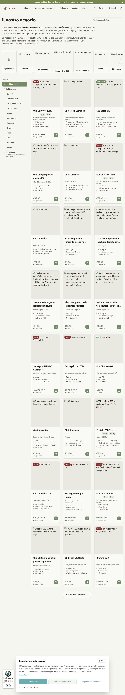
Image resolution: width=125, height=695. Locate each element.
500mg (105, 433)
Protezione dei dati (25, 687)
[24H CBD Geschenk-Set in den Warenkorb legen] (87, 391)
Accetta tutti (33, 682)
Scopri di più (23, 675)
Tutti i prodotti (12, 84)
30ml (48, 114)
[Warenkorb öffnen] (121, 8)
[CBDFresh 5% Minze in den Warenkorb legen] (87, 582)
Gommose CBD (12, 99)
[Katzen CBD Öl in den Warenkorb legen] (119, 391)
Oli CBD (10, 94)
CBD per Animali (13, 109)
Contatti (75, 8)
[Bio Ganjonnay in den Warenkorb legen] (56, 454)
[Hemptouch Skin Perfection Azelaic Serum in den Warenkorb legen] (87, 327)
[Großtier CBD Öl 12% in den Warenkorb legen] (56, 582)
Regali (9, 147)
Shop (26, 8)
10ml (42, 114)
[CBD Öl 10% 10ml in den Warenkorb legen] (56, 135)
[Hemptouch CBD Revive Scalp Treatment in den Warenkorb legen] (119, 263)
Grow (9, 138)
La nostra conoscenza (43, 8)
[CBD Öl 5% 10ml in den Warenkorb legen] (119, 518)
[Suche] (94, 8)
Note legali (37, 687)
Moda (9, 133)
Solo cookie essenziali (62, 682)
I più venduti (11, 89)
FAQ (83, 8)
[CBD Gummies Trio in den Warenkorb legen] (56, 518)
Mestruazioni (12, 118)
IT (102, 8)
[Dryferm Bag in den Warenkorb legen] (119, 582)
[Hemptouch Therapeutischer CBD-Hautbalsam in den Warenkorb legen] (119, 327)
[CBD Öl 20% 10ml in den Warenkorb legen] (119, 199)
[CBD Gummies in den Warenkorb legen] (87, 199)
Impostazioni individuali (91, 682)
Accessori (10, 143)
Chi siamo (62, 8)
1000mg (112, 433)
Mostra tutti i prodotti (75, 595)
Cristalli (10, 128)
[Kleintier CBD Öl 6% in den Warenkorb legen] (56, 199)
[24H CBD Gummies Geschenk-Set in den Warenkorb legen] (56, 391)
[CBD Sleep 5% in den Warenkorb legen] (119, 135)
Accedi (113, 8)
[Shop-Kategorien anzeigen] (30, 8)
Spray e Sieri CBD (14, 104)
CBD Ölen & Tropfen (63, 38)
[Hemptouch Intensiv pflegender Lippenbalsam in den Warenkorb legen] (87, 263)
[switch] (8, 685)
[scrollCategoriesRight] (121, 61)
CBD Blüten (40, 41)
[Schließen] (122, 2)
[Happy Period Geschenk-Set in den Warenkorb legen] (87, 518)
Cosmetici (11, 123)
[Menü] (12, 670)
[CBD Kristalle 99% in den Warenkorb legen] (119, 454)
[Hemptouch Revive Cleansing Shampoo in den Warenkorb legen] (56, 327)
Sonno (9, 113)
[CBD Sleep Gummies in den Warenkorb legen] (87, 135)
